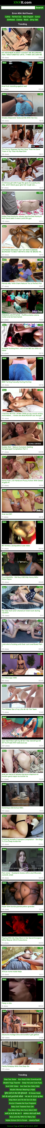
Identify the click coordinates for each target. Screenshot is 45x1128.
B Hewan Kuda (34, 1093)
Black (26, 20)
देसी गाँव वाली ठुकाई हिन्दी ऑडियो (12, 1096)
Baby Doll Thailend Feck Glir (22, 1107)
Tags (16, 1126)
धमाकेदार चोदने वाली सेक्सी (31, 1113)
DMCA (21, 1126)
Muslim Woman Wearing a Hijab (22, 1089)
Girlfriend (11, 20)
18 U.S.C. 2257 (32, 1126)
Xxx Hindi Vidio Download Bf (29, 1079)
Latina (7, 17)
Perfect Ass (16, 17)
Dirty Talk (34, 20)
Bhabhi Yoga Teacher (11, 1083)
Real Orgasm (28, 17)
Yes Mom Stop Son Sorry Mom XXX (22, 1110)
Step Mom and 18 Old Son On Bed (22, 1100)
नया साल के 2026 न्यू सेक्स (34, 1096)
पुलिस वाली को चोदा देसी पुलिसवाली (16, 1093)
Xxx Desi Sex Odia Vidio (29, 1086)
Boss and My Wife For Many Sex (22, 1117)
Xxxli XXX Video (12, 1086)
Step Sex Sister (10, 1079)
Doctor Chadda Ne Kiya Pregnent (22, 1103)
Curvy (37, 17)
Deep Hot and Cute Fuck (32, 1083)
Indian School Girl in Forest (16, 1120)
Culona (19, 20)
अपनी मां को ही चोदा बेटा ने (13, 1113)
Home (9, 1126)
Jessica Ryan (34, 1120)
